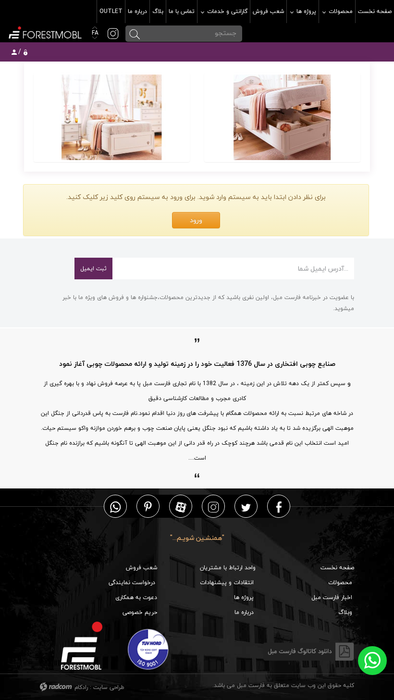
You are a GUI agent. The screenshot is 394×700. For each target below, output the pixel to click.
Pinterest (148, 506)
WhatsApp (115, 506)
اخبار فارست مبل (331, 597)
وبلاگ (345, 612)
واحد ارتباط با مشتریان (228, 567)
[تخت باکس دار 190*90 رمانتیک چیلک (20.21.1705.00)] (282, 117)
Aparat (180, 506)
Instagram (213, 506)
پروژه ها (244, 597)
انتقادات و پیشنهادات (227, 582)
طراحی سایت (108, 687)
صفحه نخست (337, 567)
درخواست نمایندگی (132, 582)
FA (94, 33)
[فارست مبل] (44, 31)
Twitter (246, 506)
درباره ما (244, 612)
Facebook (279, 506)
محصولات (340, 582)
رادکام (81, 687)
